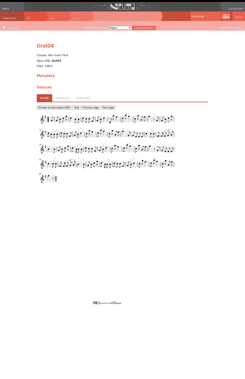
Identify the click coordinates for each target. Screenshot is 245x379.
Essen (76, 18)
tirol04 (145, 18)
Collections (9, 18)
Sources (62, 98)
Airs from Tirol (58, 55)
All (28, 18)
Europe (100, 18)
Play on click (13, 27)
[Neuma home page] (122, 6)
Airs (51, 18)
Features (83, 98)
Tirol (121, 18)
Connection (235, 8)
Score (44, 98)
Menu (5, 8)
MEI (49, 66)
